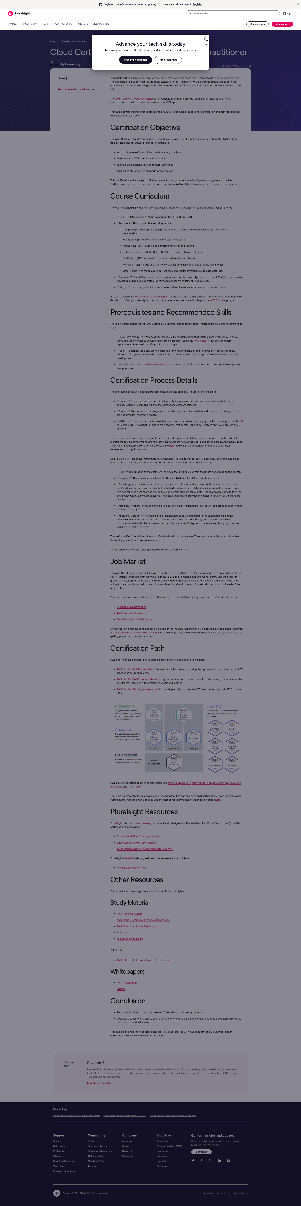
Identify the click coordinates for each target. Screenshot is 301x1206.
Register (197, 4)
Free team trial (168, 59)
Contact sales (257, 24)
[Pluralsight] (19, 13)
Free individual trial (135, 59)
